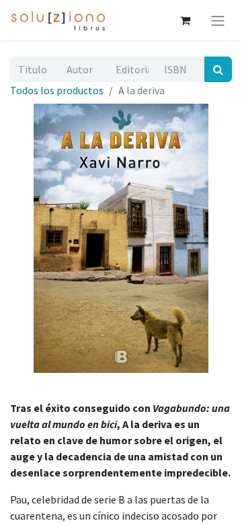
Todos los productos (57, 90)
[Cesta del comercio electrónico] (184, 20)
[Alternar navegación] (218, 20)
